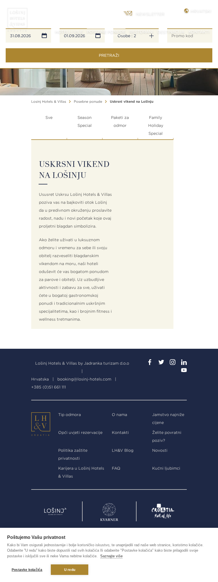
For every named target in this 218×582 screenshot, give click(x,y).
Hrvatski (199, 11)
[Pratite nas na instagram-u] (172, 363)
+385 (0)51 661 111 (48, 387)
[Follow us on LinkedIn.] (184, 363)
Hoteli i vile (69, 32)
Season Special (84, 121)
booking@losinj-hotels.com (84, 379)
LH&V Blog (122, 450)
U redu (69, 570)
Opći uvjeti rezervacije (80, 432)
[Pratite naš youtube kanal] (184, 371)
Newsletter (150, 13)
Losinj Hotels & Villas (48, 101)
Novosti (159, 450)
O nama (119, 414)
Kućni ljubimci (166, 468)
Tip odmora (69, 414)
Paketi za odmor (120, 121)
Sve (49, 117)
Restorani (141, 32)
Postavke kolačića (27, 570)
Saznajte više (111, 556)
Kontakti (198, 32)
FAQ (116, 468)
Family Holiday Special (155, 125)
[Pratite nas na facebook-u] (150, 363)
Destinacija (171, 32)
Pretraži (109, 55)
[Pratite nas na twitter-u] (161, 363)
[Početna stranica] (17, 21)
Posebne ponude (106, 32)
